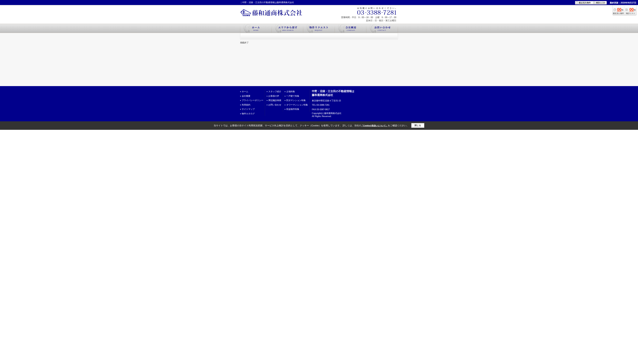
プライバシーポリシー (252, 100)
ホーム (245, 91)
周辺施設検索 (274, 100)
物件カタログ (248, 113)
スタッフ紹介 (274, 91)
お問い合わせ (274, 105)
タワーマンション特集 (297, 105)
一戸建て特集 (292, 96)
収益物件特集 (292, 109)
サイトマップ (248, 109)
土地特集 (290, 91)
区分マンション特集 (296, 100)
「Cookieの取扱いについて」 (374, 125)
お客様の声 (273, 96)
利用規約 (246, 105)
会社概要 (246, 96)
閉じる (418, 125)
